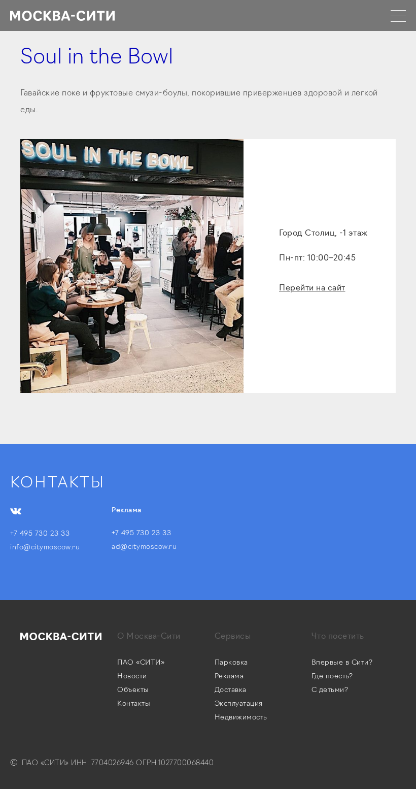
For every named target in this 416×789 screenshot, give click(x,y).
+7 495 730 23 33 (40, 534)
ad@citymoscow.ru (144, 547)
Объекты (133, 690)
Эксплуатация (239, 704)
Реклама (229, 676)
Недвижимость (241, 717)
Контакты (133, 704)
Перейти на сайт (312, 288)
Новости (132, 676)
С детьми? (330, 690)
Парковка (231, 663)
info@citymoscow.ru (45, 547)
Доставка (231, 690)
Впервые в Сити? (342, 663)
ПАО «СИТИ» (140, 663)
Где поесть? (332, 676)
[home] (62, 15)
